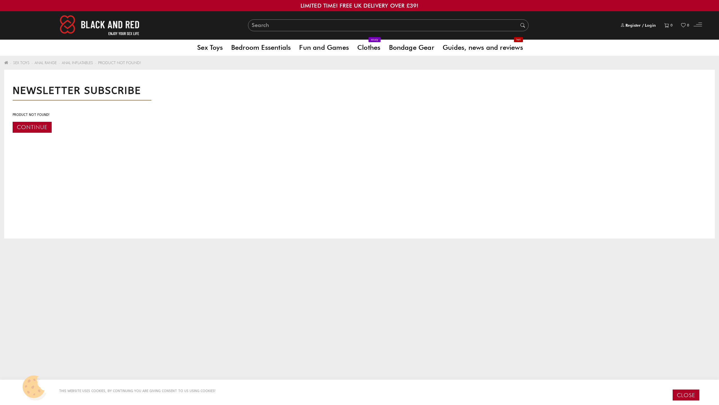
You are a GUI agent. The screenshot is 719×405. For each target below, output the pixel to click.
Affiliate (379, 321)
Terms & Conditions (37, 321)
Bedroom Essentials (261, 47)
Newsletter (382, 336)
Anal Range (46, 62)
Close (686, 395)
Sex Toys (210, 47)
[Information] (697, 25)
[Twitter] (558, 327)
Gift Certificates (389, 314)
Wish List (202, 328)
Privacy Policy (31, 314)
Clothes (368, 45)
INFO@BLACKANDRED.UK (567, 314)
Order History (208, 321)
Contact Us (205, 306)
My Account (207, 314)
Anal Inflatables (77, 62)
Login (650, 25)
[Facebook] (546, 327)
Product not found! (119, 62)
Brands (378, 306)
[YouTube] (583, 327)
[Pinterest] (570, 327)
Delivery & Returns (35, 306)
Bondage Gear (411, 47)
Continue (32, 127)
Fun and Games (324, 47)
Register (633, 25)
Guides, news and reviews (483, 45)
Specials (379, 328)
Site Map (24, 328)
